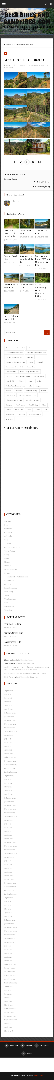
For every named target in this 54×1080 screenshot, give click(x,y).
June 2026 (8, 698)
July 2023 (7, 824)
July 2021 (7, 901)
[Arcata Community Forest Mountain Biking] (42, 278)
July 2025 (7, 739)
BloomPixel (38, 1075)
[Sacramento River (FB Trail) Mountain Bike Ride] (42, 249)
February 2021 (9, 920)
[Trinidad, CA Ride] (42, 223)
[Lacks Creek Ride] (27, 223)
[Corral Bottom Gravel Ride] (11, 309)
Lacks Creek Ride (12, 641)
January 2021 (9, 923)
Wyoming (9, 419)
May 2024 (8, 787)
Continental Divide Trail (14, 367)
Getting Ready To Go (12, 547)
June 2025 (8, 742)
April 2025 (8, 750)
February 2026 (10, 713)
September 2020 (10, 938)
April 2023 (8, 835)
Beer (30, 348)
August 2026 (9, 690)
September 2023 (10, 816)
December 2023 (10, 805)
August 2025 (9, 735)
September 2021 (10, 894)
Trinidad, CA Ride (12, 623)
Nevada (44, 390)
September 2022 (10, 853)
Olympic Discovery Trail (27, 395)
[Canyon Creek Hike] (11, 249)
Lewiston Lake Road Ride (11, 286)
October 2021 (9, 890)
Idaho (39, 381)
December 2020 (10, 927)
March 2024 (8, 794)
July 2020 (7, 946)
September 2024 (10, 772)
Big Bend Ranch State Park (36, 352)
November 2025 (10, 724)
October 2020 (9, 935)
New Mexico (10, 395)
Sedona (8, 410)
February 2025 (10, 757)
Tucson (37, 410)
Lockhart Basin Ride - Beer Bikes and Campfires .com (25, 667)
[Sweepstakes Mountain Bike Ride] (27, 249)
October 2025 (9, 727)
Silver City (19, 410)
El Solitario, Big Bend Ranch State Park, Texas (28, 673)
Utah (45, 410)
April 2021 (8, 912)
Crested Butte (11, 371)
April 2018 (8, 1027)
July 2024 (7, 779)
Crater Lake (31, 367)
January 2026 (9, 716)
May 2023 (8, 831)
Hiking (6, 554)
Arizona (9, 348)
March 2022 (8, 875)
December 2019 (10, 972)
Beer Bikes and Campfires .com (26, 18)
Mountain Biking (31, 390)
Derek (8, 65)
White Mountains (35, 414)
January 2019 (9, 1012)
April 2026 (8, 705)
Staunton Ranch (10, 179)
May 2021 (7, 909)
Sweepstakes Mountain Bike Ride (26, 259)
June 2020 (8, 949)
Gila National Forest (23, 376)
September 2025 (10, 731)
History (30, 381)
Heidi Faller (8, 677)
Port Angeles (20, 405)
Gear (6, 540)
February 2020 (10, 964)
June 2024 (8, 783)
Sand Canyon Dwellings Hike (27, 677)
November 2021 (10, 886)
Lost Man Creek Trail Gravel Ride (9, 233)
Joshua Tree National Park (15, 386)
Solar (9, 543)
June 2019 (8, 994)
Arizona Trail (20, 348)
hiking (22, 381)
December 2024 (10, 761)
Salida (44, 405)
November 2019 (10, 975)
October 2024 (9, 768)
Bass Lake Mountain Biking (22, 660)
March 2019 (8, 1005)
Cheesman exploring (41, 186)
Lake (30, 386)
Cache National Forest (14, 357)
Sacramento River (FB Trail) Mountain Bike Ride (42, 260)
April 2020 (8, 957)
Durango (9, 376)
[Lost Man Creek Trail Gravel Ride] (11, 223)
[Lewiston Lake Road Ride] (11, 278)
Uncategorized (10, 599)
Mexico (7, 562)
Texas (29, 410)
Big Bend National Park (14, 352)
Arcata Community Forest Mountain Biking (40, 290)
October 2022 (9, 849)
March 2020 (9, 960)
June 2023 (8, 827)
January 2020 (9, 968)
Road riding (8, 591)
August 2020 (9, 942)
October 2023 (9, 812)
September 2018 (10, 1020)
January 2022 (9, 879)
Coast (31, 362)
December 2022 (10, 842)
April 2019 (8, 1001)
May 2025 (8, 746)
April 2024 (8, 790)
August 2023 (9, 820)
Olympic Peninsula (32, 400)
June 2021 (8, 905)
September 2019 (10, 983)
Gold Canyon (39, 376)
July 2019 (7, 990)
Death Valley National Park (29, 371)
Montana (18, 390)
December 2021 (10, 883)
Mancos (9, 390)
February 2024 (10, 798)
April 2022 (8, 872)
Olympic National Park (14, 400)
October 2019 (9, 979)
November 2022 (10, 846)
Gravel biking (11, 381)
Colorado (40, 362)
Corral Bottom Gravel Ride (11, 317)
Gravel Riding (9, 551)
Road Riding (33, 405)
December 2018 (10, 1016)
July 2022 (7, 861)
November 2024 (10, 764)
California (29, 357)
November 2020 (10, 931)
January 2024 (9, 801)
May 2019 (8, 997)
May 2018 (8, 1023)
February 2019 (10, 1008)
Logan (38, 386)
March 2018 (8, 1031)
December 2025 (10, 720)
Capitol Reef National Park (15, 362)
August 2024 (9, 776)
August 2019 (9, 986)
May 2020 (8, 953)
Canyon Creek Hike (13, 632)
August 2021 (8, 898)
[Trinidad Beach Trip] (27, 278)
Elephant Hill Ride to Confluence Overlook (20, 670)
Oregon (9, 405)
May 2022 (8, 868)
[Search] (47, 332)
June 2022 (8, 864)
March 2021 (8, 916)
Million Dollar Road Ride (25, 663)
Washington (10, 414)
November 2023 (10, 809)
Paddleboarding (10, 588)
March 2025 (8, 753)
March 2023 (8, 838)
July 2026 (7, 694)
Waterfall (21, 414)
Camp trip (8, 532)
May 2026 (8, 702)
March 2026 (8, 709)
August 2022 (9, 857)
